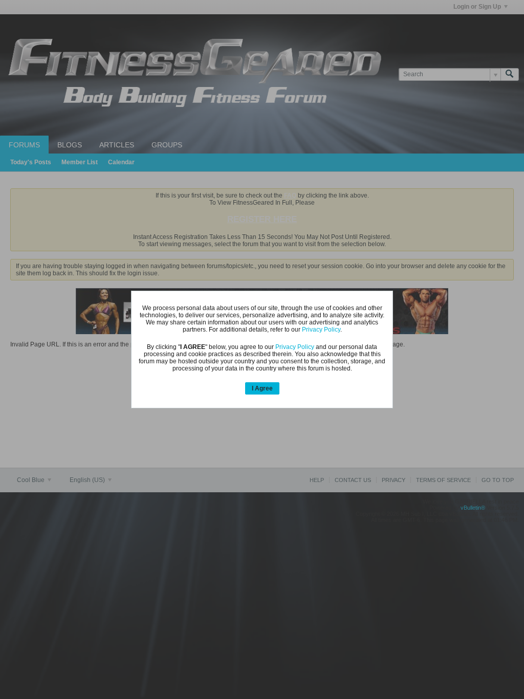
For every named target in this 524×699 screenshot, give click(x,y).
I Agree (262, 388)
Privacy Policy (321, 329)
